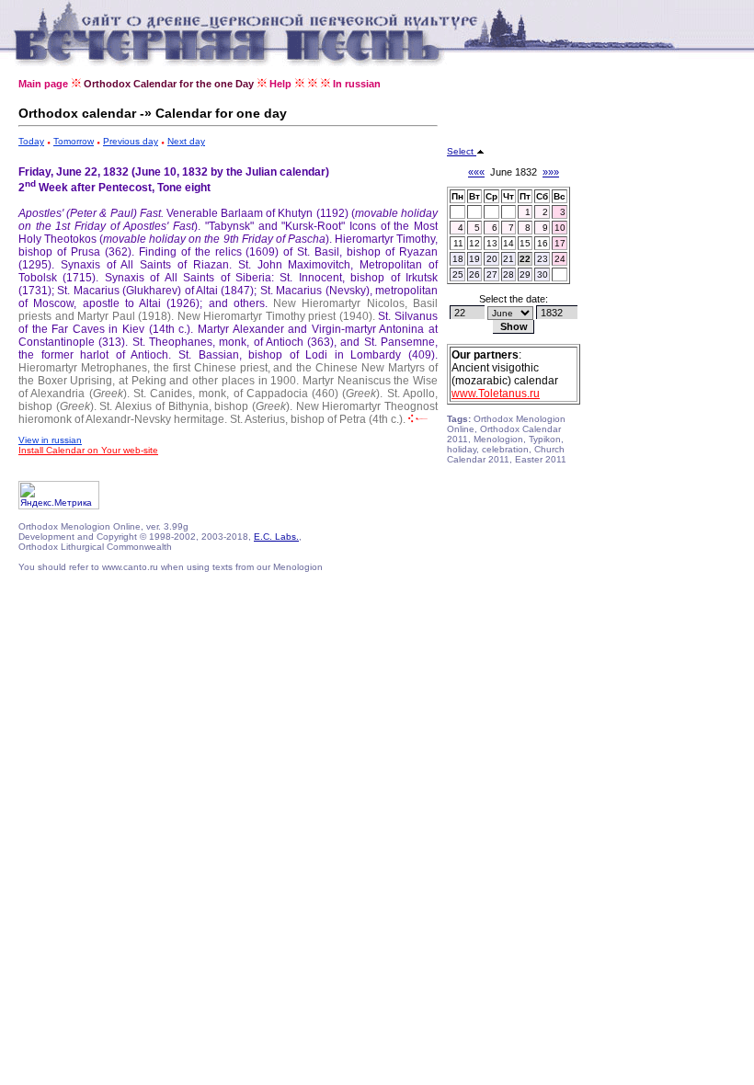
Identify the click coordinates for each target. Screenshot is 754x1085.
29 (525, 274)
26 (474, 274)
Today (31, 141)
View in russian (50, 440)
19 (474, 259)
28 (508, 274)
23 (542, 259)
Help (280, 83)
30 (542, 274)
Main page (43, 83)
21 (508, 259)
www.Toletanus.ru (495, 393)
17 (560, 243)
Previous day (130, 141)
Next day (186, 141)
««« (476, 171)
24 (560, 259)
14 (508, 243)
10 (560, 228)
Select (461, 151)
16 (542, 243)
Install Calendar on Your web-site (88, 450)
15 (525, 243)
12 (474, 243)
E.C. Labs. (276, 536)
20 (491, 259)
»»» (551, 171)
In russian (357, 83)
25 (457, 274)
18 (457, 259)
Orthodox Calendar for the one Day (169, 83)
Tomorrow (73, 141)
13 (491, 243)
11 (458, 243)
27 (491, 274)
